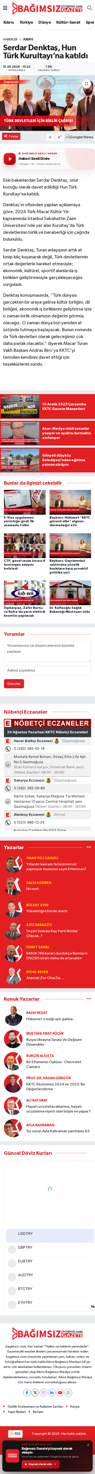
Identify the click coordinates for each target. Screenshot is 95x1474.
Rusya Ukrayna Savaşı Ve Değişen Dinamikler (54, 1042)
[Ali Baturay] (13, 1106)
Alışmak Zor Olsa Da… (45, 978)
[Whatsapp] (68, 1392)
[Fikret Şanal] (13, 953)
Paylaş (13, 136)
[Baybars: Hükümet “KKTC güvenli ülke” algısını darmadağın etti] (70, 502)
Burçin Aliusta (40, 1056)
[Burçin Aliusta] (13, 1061)
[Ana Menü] (5, 8)
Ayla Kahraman (40, 1125)
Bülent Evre (37, 905)
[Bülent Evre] (13, 908)
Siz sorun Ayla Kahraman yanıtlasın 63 (57, 1131)
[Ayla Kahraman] (13, 1128)
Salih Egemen (38, 883)
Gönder (14, 684)
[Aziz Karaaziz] (13, 930)
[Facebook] (27, 1392)
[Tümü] (89, 848)
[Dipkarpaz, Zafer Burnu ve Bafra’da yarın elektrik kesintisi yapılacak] (25, 593)
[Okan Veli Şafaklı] (13, 864)
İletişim (38, 1412)
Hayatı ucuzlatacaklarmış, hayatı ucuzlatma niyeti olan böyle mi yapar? (58, 1109)
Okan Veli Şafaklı (42, 858)
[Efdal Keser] (13, 975)
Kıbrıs (8, 22)
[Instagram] (43, 1392)
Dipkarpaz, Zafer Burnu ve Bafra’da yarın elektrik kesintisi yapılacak (24, 611)
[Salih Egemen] (13, 886)
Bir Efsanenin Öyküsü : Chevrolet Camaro (53, 1064)
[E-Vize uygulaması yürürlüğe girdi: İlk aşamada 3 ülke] (25, 502)
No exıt (32, 889)
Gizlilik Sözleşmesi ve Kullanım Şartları (35, 1406)
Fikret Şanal (38, 947)
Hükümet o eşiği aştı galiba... (50, 1019)
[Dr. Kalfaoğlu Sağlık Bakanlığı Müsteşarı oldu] (70, 593)
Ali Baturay (37, 1100)
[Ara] (89, 8)
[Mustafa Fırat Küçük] (13, 1039)
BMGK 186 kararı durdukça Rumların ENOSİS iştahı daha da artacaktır (56, 956)
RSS (17, 1433)
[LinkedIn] (52, 1392)
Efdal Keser (37, 972)
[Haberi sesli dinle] (10, 159)
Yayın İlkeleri (17, 1412)
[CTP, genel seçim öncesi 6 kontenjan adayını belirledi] (25, 546)
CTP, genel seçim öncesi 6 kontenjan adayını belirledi (24, 564)
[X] (35, 1392)
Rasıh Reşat (37, 1013)
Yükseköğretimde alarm (47, 911)
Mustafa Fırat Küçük (45, 1033)
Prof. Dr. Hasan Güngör (48, 1078)
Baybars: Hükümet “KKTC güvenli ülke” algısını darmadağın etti (70, 521)
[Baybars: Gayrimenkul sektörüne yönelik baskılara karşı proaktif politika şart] (70, 546)
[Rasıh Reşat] (13, 1016)
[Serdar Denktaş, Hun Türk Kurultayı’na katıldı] (47, 103)
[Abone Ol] (79, 137)
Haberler (10, 39)
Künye (75, 1406)
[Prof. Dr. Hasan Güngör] (13, 1084)
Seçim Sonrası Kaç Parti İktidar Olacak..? (52, 933)
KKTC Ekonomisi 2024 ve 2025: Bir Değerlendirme (55, 1086)
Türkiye (26, 22)
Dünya (45, 22)
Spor (90, 22)
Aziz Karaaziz (39, 925)
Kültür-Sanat (68, 22)
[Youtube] (60, 1392)
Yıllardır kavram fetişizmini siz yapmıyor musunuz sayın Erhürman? (56, 866)
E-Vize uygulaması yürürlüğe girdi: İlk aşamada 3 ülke (19, 521)
